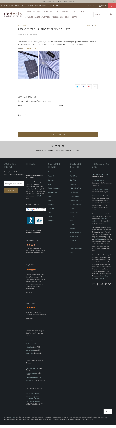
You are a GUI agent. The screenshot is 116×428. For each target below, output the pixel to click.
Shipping (51, 208)
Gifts (71, 253)
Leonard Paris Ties (32, 368)
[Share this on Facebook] (83, 86)
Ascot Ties (73, 176)
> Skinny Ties (74, 196)
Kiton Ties (29, 347)
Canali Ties (29, 353)
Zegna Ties (29, 341)
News (50, 196)
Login (103, 6)
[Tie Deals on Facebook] (97, 284)
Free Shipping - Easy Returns (47, 6)
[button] (30, 11)
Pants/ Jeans (74, 236)
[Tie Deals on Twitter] (109, 284)
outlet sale (98, 239)
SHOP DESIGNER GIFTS (100, 189)
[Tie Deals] (12, 14)
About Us (51, 176)
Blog (49, 184)
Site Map (51, 220)
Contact (50, 180)
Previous (89, 25)
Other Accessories (76, 249)
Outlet (30, 6)
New (17, 6)
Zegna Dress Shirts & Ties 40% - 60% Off (58, 2)
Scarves (72, 208)
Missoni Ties (30, 381)
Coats (72, 224)
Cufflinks (73, 241)
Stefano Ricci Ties (31, 344)
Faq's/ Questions (53, 188)
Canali (102, 278)
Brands (72, 172)
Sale (23, 6)
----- (71, 245)
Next (95, 25)
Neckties (73, 184)
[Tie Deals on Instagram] (101, 284)
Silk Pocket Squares (32, 394)
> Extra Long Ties (75, 200)
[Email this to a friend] (95, 86)
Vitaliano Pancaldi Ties (33, 378)
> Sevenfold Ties (75, 188)
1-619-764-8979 (7, 6)
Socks (72, 216)
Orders (50, 200)
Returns (50, 204)
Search (50, 172)
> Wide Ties (74, 192)
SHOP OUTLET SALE (98, 181)
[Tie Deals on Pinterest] (105, 284)
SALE (39, 196)
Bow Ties (73, 180)
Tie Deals (12, 417)
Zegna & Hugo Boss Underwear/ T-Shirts (33, 397)
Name (20, 105)
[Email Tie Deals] (94, 284)
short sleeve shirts (29, 48)
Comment (22, 115)
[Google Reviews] (36, 211)
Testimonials (52, 192)
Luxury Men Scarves (33, 401)
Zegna (102, 276)
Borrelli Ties (30, 350)
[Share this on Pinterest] (89, 86)
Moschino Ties (31, 373)
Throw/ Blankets (75, 232)
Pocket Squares (75, 204)
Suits (71, 220)
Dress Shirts (74, 212)
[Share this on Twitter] (77, 86)
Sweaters (73, 228)
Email (61, 105)
